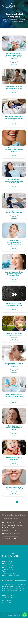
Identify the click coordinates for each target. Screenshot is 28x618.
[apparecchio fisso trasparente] (14, 162)
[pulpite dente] (14, 409)
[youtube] (8, 597)
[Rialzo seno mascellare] (14, 377)
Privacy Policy (6, 601)
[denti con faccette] (14, 131)
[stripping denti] (14, 194)
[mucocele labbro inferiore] (14, 346)
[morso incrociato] (14, 316)
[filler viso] (14, 223)
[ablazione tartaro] (14, 36)
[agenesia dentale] (14, 286)
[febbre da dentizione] (14, 440)
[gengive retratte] (14, 470)
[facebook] (3, 597)
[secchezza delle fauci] (14, 69)
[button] (24, 614)
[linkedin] (11, 597)
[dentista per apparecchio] (14, 255)
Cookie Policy (6, 602)
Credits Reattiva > (21, 615)
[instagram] (5, 597)
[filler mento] (14, 99)
